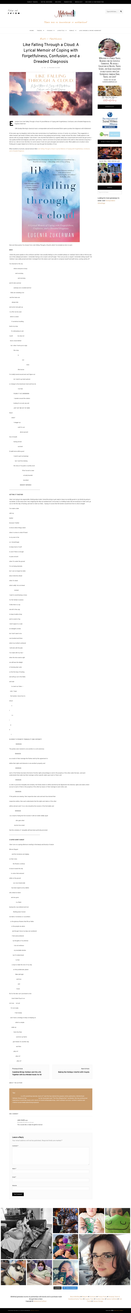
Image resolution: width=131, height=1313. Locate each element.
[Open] (26, 1233)
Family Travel (32, 1)
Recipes (58, 1)
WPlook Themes (119, 1310)
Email (14, 1177)
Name (14, 1168)
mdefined (26, 1210)
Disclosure (92, 1297)
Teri (45, 67)
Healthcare (55, 38)
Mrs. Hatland (16, 1096)
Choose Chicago (98, 1301)
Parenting (68, 1)
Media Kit (79, 1)
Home (32, 30)
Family (71, 30)
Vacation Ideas (100, 1299)
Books (43, 38)
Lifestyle (61, 30)
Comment (15, 1146)
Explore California (111, 1299)
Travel (39, 30)
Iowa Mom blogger (32, 1098)
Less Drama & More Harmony (90, 30)
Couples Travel (89, 1299)
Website (14, 1185)
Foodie (50, 30)
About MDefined (75, 1297)
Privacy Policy (102, 1297)
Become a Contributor (95, 1)
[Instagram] (50, 1257)
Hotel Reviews (46, 1)
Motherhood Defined (40, 1301)
